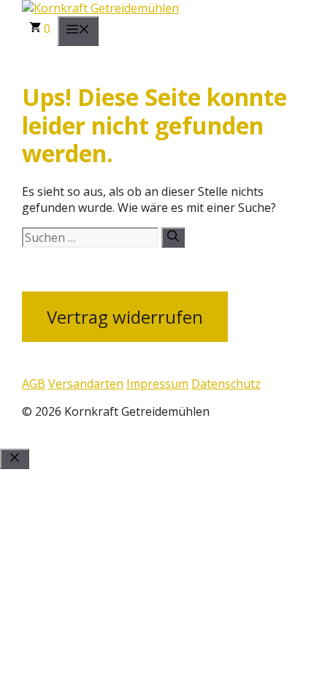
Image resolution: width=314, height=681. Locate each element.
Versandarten (85, 384)
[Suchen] (173, 237)
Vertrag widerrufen (125, 317)
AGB (33, 384)
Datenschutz (226, 384)
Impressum (157, 384)
